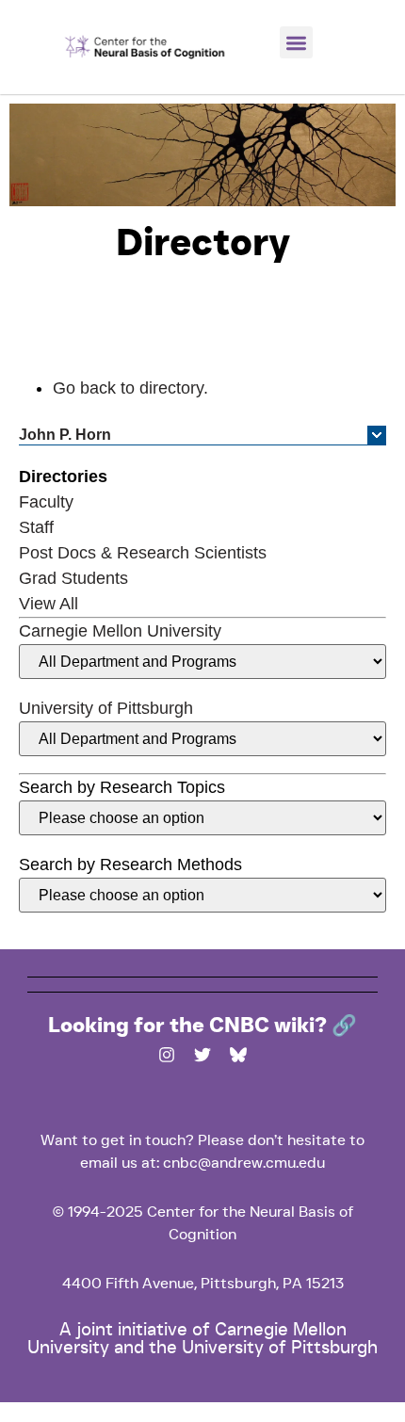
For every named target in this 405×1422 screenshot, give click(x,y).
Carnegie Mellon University (120, 631)
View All (48, 603)
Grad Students (73, 578)
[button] (296, 42)
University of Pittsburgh (106, 708)
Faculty (46, 502)
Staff (36, 527)
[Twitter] (202, 1054)
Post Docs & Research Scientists (143, 552)
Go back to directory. (130, 388)
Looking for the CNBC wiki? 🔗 (202, 1026)
